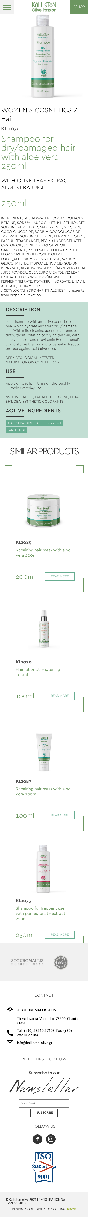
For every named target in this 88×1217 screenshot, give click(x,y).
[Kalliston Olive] (44, 7)
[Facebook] (37, 1139)
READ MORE (60, 576)
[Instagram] (51, 1139)
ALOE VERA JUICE (20, 423)
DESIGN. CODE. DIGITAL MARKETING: (39, 1209)
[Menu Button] (7, 7)
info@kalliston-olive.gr (34, 1043)
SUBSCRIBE (44, 1112)
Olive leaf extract (49, 423)
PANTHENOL (16, 430)
